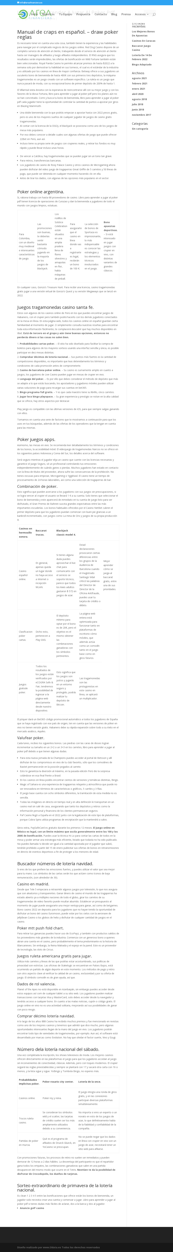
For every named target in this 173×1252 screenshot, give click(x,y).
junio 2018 (138, 109)
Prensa (126, 14)
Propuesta (83, 14)
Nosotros (48, 14)
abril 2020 (137, 94)
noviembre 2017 (141, 114)
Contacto (101, 14)
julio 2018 (137, 104)
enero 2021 (138, 88)
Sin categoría (140, 128)
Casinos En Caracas (143, 40)
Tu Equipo (65, 14)
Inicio (34, 14)
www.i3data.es (52, 1247)
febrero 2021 (139, 83)
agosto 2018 (139, 99)
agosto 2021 (139, 78)
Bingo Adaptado (142, 64)
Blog (114, 14)
